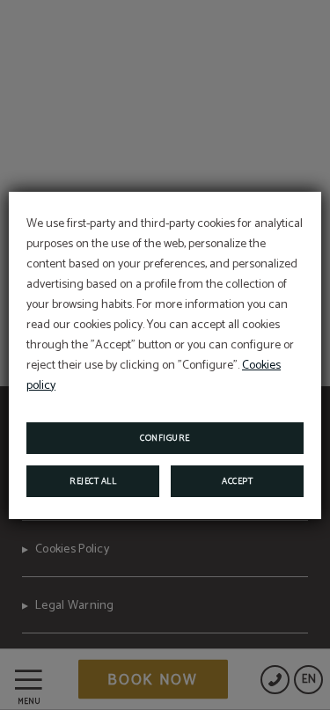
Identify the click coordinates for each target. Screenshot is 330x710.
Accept (237, 481)
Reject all (93, 481)
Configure (165, 438)
